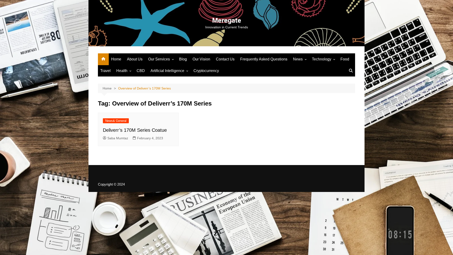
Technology (321, 59)
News (298, 59)
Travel (105, 71)
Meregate (226, 20)
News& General (115, 121)
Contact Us (225, 59)
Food (344, 59)
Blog (183, 59)
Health (121, 71)
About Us (135, 59)
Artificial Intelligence (167, 71)
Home (116, 59)
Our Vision (201, 59)
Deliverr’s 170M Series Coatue (135, 130)
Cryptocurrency (206, 71)
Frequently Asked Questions (263, 59)
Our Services (159, 59)
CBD (141, 71)
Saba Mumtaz (117, 138)
